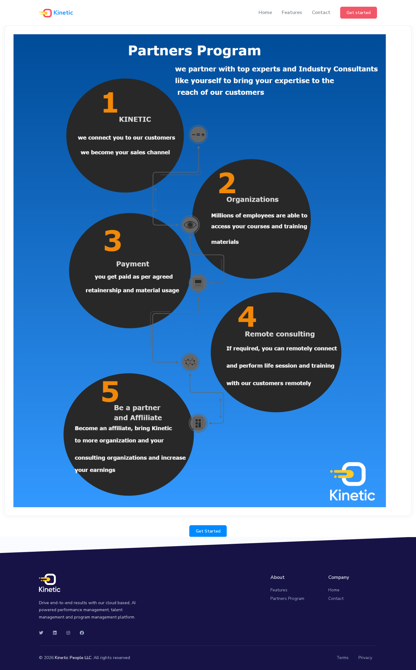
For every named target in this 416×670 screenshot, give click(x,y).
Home (265, 12)
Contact (321, 12)
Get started (359, 13)
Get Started (208, 531)
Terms (343, 658)
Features (292, 12)
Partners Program (287, 598)
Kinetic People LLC (73, 658)
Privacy (365, 658)
